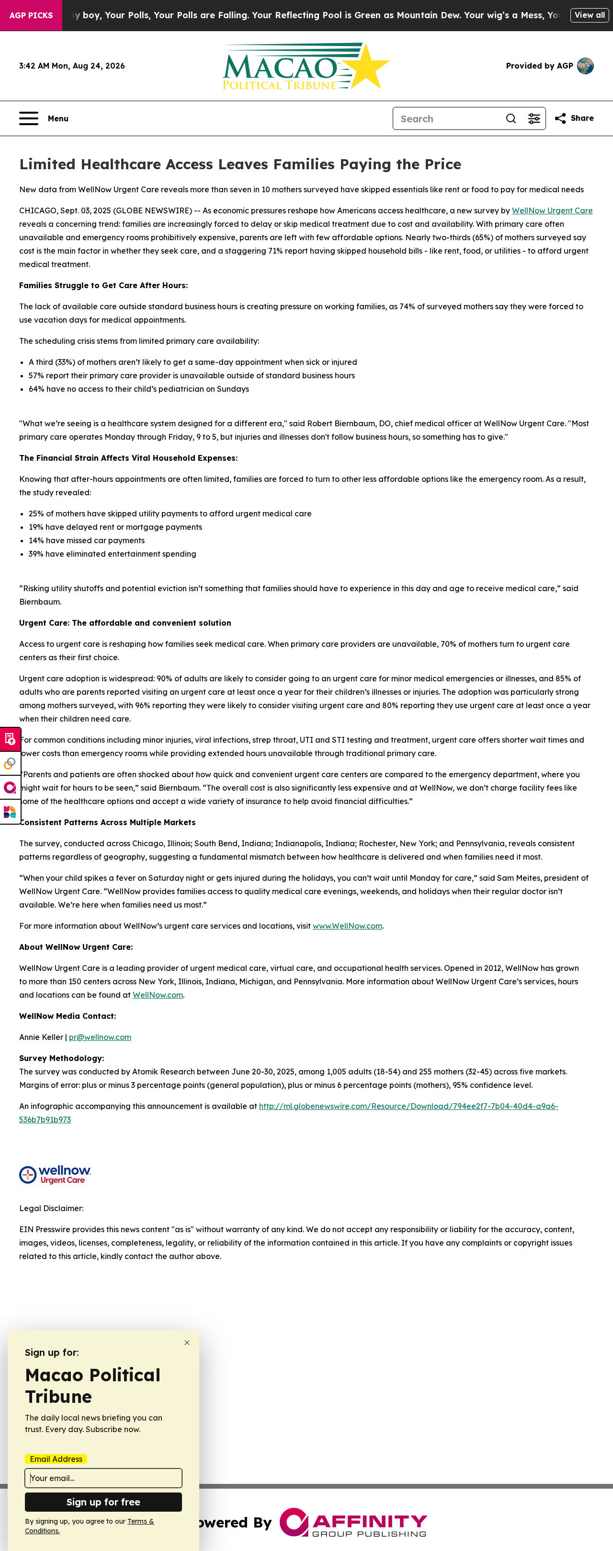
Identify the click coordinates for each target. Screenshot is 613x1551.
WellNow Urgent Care (552, 210)
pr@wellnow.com (100, 1037)
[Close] (187, 1342)
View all (590, 15)
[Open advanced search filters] (533, 118)
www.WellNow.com (347, 926)
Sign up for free (103, 1502)
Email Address (56, 1459)
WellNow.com (158, 995)
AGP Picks (31, 15)
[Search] (510, 118)
